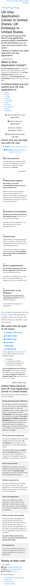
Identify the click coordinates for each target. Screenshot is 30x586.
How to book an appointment (15, 122)
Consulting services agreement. (14, 578)
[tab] (15, 146)
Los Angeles (8, 100)
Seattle (7, 108)
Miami (6, 102)
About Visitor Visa (19, 383)
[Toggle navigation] (26, 7)
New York (8, 104)
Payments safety (10, 584)
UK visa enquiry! (7, 59)
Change (26, 3)
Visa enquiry (22, 171)
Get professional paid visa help (15, 135)
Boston (7, 95)
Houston (7, 99)
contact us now (7, 315)
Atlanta (7, 93)
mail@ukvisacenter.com (14, 567)
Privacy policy (9, 582)
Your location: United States (18, 1)
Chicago (7, 97)
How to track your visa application (16, 116)
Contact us (14, 571)
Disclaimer (8, 580)
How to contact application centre (15, 129)
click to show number (14, 569)
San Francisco (9, 106)
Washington (8, 110)
